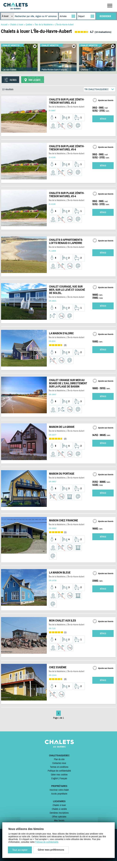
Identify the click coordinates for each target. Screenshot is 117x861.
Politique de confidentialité (59, 770)
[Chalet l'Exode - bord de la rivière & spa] (19, 60)
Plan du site (59, 759)
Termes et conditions (59, 766)
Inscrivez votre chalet (59, 789)
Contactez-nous (59, 763)
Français (63, 778)
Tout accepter (20, 849)
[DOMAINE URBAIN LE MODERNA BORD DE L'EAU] (97, 60)
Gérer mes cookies (59, 774)
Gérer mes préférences (51, 849)
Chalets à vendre (59, 809)
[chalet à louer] (15, 8)
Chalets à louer (59, 805)
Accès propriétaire (59, 793)
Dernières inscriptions (59, 812)
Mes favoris (59, 820)
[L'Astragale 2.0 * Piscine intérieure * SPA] (58, 60)
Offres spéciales (59, 816)
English (54, 778)
